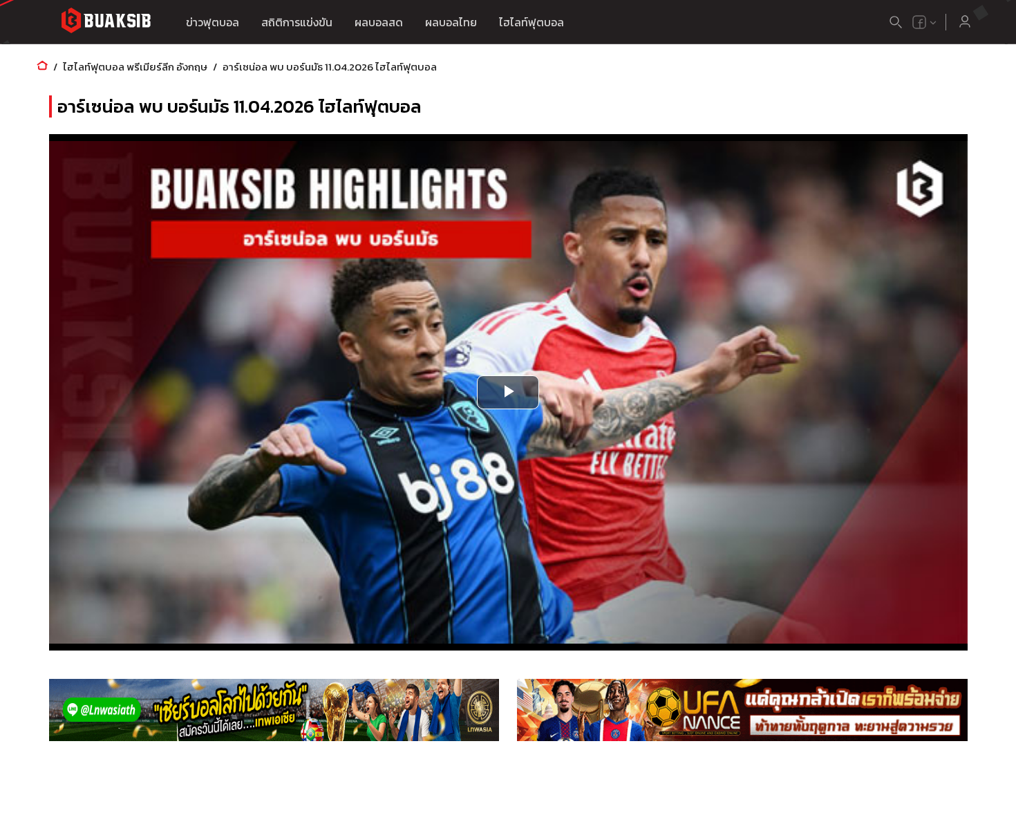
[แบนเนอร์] (274, 710)
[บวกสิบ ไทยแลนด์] (919, 22)
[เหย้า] (42, 67)
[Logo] (106, 22)
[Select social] (924, 22)
